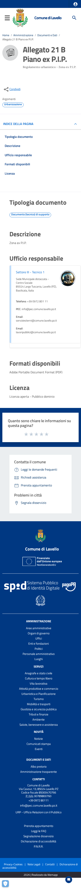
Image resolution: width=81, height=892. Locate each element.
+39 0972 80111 (39, 800)
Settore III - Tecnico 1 (30, 272)
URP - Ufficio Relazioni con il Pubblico (39, 812)
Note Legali (34, 864)
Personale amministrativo (39, 654)
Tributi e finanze (38, 714)
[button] (75, 4)
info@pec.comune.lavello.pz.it (38, 805)
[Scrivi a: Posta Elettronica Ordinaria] (38, 809)
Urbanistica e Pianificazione (38, 693)
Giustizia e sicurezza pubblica (39, 709)
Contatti (38, 779)
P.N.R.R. (38, 846)
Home (5, 35)
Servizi (38, 666)
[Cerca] (74, 17)
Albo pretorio (39, 766)
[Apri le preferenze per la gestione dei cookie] (7, 885)
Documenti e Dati (47, 35)
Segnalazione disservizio (38, 836)
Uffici (38, 638)
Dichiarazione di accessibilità (38, 841)
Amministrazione (23, 35)
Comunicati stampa (39, 744)
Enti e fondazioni (38, 643)
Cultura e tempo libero (38, 678)
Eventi (38, 749)
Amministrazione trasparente (38, 771)
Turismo (39, 699)
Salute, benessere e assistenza (38, 724)
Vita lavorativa (38, 683)
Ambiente (38, 719)
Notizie (38, 738)
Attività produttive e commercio (38, 688)
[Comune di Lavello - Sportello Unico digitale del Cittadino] (20, 17)
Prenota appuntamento (38, 826)
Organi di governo (39, 633)
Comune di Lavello (48, 18)
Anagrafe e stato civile (38, 673)
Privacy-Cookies (13, 864)
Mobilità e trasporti (38, 704)
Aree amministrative (38, 628)
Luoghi (38, 659)
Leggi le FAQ (38, 831)
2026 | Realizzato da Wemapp (41, 875)
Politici (39, 648)
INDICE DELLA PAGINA (18, 123)
